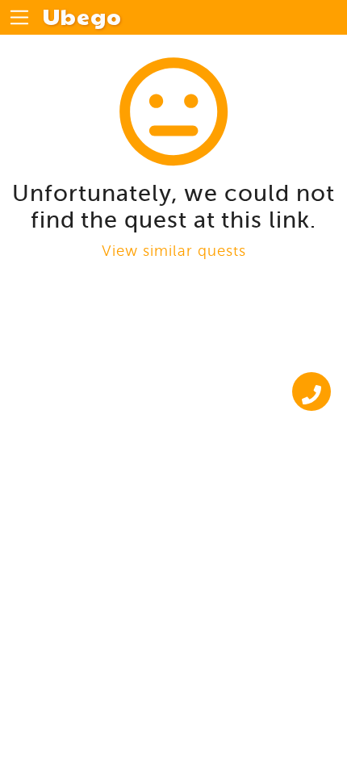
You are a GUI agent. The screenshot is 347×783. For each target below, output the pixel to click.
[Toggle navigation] (19, 17)
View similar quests (174, 250)
